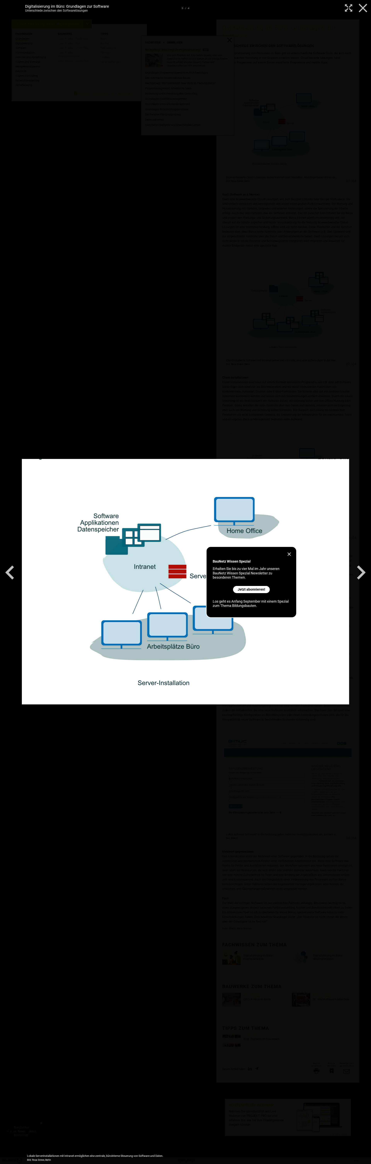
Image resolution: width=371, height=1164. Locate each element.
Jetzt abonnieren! (251, 589)
